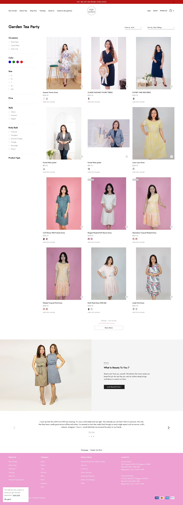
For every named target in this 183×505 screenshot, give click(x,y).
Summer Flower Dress (50, 92)
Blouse (43, 465)
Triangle (13, 142)
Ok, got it (7, 499)
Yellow (133, 169)
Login (149, 10)
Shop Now (33, 11)
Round (13, 149)
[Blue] (10, 62)
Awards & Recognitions (64, 11)
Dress (43, 461)
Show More (109, 328)
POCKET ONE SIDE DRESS (141, 92)
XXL (12, 89)
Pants (42, 476)
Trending (42, 11)
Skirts (43, 480)
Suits (42, 487)
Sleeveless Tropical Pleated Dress (144, 233)
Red (136, 309)
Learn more (16, 495)
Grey (44, 169)
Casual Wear (15, 45)
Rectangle (14, 145)
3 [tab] (93, 436)
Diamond (14, 132)
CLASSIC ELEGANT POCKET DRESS (100, 92)
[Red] (21, 62)
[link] (64, 63)
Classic (13, 112)
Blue (89, 169)
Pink (92, 239)
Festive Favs (23, 11)
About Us (51, 11)
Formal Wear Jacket (49, 162)
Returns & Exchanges (88, 480)
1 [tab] (89, 436)
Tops (42, 469)
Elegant (13, 119)
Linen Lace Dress (138, 162)
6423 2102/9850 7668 (132, 481)
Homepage (84, 450)
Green (44, 99)
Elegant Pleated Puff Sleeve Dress (100, 233)
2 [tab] (91, 436)
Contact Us (84, 469)
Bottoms (43, 472)
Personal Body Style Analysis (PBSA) (93, 461)
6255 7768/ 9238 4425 (132, 467)
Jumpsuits (44, 483)
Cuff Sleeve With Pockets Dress (54, 233)
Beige (89, 239)
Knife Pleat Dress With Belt (97, 303)
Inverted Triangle (16, 138)
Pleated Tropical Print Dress (52, 303)
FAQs (82, 483)
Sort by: (150, 27)
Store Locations (86, 472)
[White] (25, 62)
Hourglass (14, 135)
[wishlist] (82, 86)
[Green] (13, 62)
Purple (47, 99)
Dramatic (14, 115)
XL (12, 86)
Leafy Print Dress (138, 303)
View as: (127, 27)
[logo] (91, 11)
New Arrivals (13, 11)
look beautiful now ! (114, 387)
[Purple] (17, 62)
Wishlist (163, 10)
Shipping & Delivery (87, 476)
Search (155, 10)
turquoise (47, 239)
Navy (89, 99)
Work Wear (14, 42)
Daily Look (14, 49)
